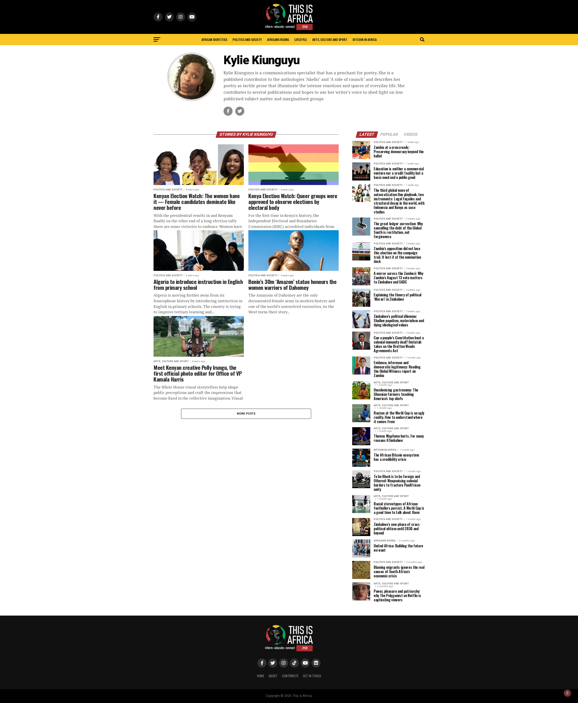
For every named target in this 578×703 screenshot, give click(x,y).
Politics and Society (247, 39)
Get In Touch (312, 675)
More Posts (246, 413)
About (273, 675)
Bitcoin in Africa (365, 39)
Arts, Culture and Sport (329, 39)
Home (260, 675)
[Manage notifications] (567, 693)
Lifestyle (300, 39)
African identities (214, 39)
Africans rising (278, 39)
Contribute (290, 675)
